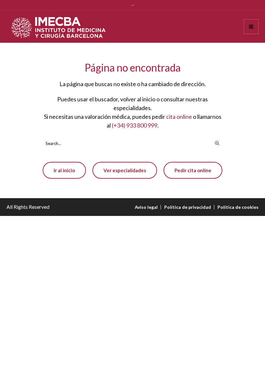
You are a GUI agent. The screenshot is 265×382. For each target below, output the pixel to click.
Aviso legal (146, 207)
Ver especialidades (124, 170)
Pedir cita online (193, 170)
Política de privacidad (187, 207)
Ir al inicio (64, 170)
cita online (179, 116)
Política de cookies (238, 207)
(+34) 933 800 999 (134, 125)
